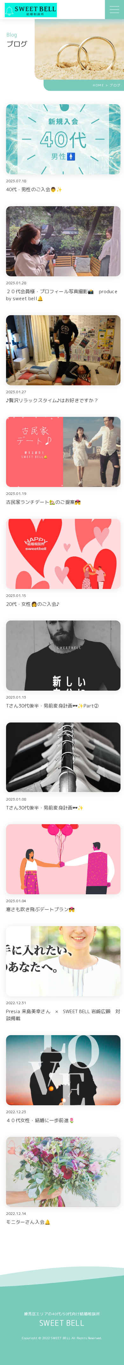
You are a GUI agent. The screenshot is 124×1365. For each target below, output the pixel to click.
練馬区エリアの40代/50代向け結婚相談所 (62, 1319)
